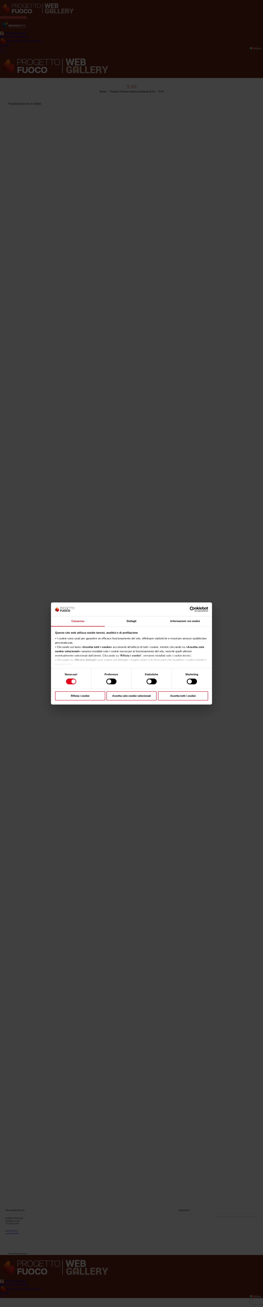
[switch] (111, 681)
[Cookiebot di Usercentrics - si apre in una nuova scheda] (192, 609)
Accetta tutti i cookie (183, 695)
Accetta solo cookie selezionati (131, 695)
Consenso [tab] (77, 621)
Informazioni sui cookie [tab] (185, 621)
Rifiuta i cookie (80, 695)
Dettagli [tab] (132, 621)
